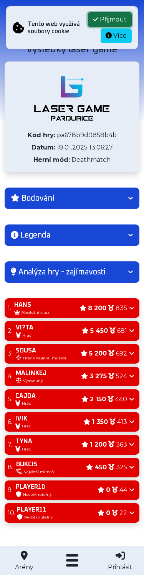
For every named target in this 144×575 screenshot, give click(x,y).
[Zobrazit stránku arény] (72, 98)
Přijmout (112, 19)
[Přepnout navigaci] (72, 560)
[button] (72, 198)
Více (119, 35)
